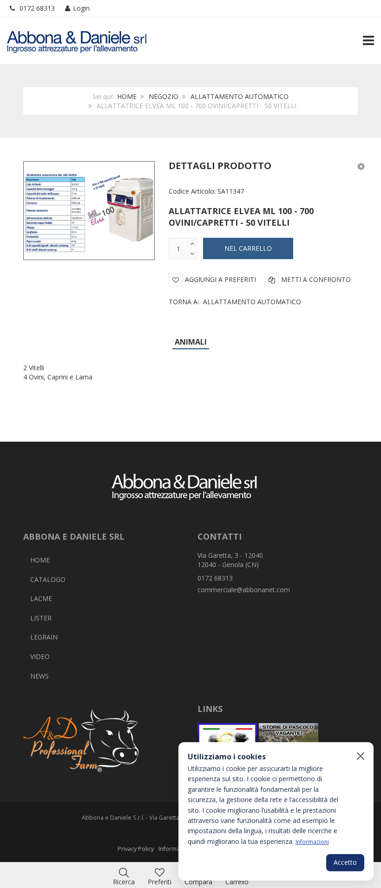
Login (81, 8)
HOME (127, 96)
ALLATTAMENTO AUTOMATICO (239, 96)
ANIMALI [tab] (191, 342)
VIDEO (40, 656)
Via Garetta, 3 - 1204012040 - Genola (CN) (230, 560)
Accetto (345, 862)
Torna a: (235, 301)
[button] (361, 166)
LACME (41, 598)
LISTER (41, 618)
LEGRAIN (44, 637)
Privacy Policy (136, 849)
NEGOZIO (163, 96)
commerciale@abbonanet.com (243, 589)
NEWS (39, 676)
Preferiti (159, 881)
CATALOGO (48, 579)
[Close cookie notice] (360, 756)
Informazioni (312, 841)
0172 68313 (37, 8)
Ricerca (124, 881)
